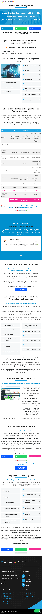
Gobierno (26, 598)
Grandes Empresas (28, 596)
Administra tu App (7, 598)
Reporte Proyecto (7, 595)
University (5, 603)
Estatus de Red (6, 601)
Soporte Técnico (7, 596)
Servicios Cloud (6, 600)
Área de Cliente (7, 593)
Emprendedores (27, 593)
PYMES (25, 595)
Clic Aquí (28, 575)
